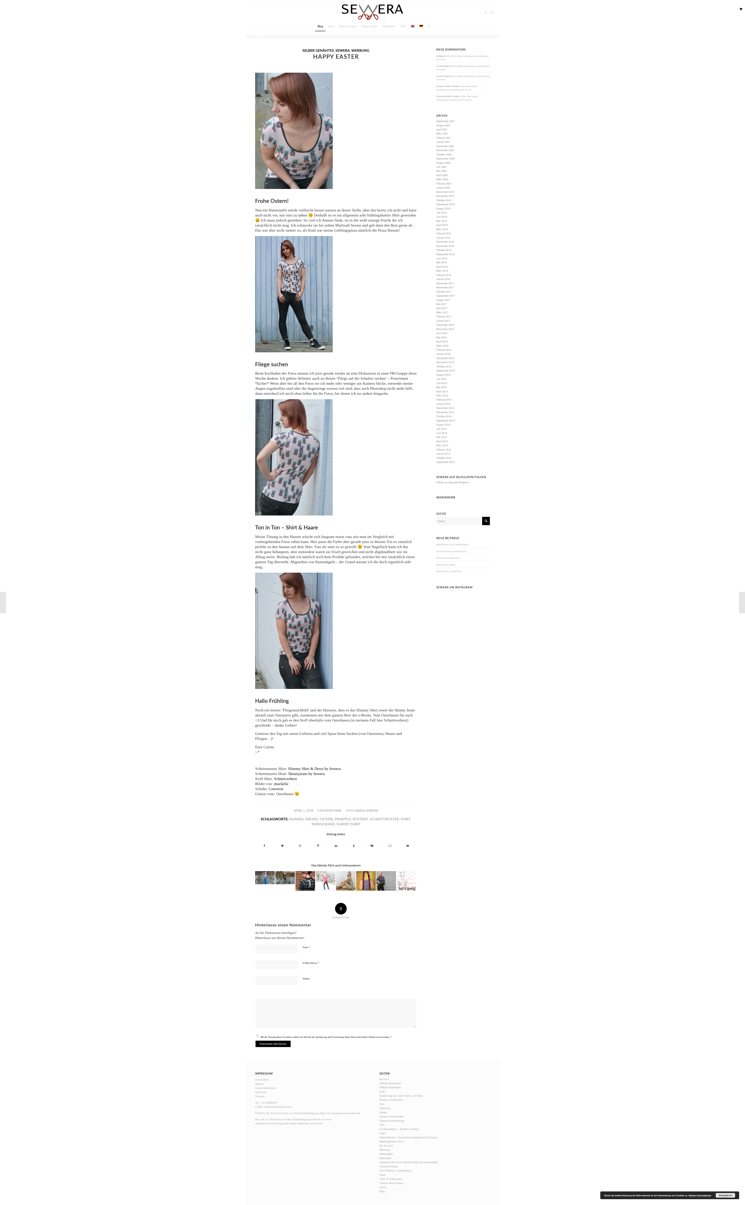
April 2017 (442, 308)
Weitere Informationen (700, 1195)
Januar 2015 (443, 404)
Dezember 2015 (445, 358)
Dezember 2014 (445, 408)
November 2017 (445, 287)
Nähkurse (384, 1150)
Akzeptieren (725, 1195)
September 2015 (445, 370)
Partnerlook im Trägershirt (448, 557)
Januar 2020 (443, 187)
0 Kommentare (329, 810)
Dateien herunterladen (391, 1116)
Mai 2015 (441, 387)
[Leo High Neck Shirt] (3, 602)
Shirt (405, 819)
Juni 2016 (441, 333)
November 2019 (445, 196)
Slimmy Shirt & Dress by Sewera (314, 768)
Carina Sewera (365, 810)
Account (384, 1079)
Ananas (296, 819)
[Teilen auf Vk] (372, 845)
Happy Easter (336, 57)
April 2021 (442, 129)
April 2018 (442, 266)
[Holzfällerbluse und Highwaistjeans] (386, 881)
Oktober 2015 (443, 366)
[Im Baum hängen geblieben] (742, 602)
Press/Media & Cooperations (395, 1170)
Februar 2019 (443, 233)
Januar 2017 (443, 320)
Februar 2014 (443, 449)
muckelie (281, 784)
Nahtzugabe (386, 1154)
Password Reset (388, 1166)
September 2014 (445, 420)
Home (382, 1187)
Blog (382, 1191)
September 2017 (445, 295)
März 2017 (442, 312)
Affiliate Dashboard (390, 1083)
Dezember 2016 (445, 325)
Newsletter (385, 1158)
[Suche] (427, 26)
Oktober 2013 (443, 458)
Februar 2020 (443, 183)
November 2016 (445, 329)
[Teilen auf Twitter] (282, 845)
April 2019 (442, 225)
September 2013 (445, 462)
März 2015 (442, 395)
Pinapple (343, 819)
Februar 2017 (443, 316)
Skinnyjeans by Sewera (306, 773)
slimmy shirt (348, 824)
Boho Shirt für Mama (445, 564)
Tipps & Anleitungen (390, 1179)
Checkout (384, 1108)
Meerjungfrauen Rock (391, 1141)
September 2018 (445, 254)
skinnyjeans (323, 824)
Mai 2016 (441, 337)
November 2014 (445, 412)
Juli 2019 (441, 212)
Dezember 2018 (445, 241)
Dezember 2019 (445, 192)
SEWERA (342, 51)
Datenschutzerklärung (391, 1120)
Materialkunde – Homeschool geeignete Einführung (408, 1137)
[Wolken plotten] (366, 881)
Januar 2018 (443, 279)
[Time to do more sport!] (406, 881)
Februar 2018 (443, 275)
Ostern (326, 819)
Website (306, 978)
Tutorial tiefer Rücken (391, 1183)
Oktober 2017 (443, 291)
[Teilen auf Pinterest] (318, 845)
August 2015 (443, 375)
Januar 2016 (443, 354)
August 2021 (443, 125)
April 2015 (442, 391)
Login (382, 1133)
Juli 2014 (441, 429)
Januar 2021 (443, 142)
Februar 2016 (443, 350)
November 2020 (445, 150)
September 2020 (445, 158)
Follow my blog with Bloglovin (453, 482)
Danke (383, 1112)
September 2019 (445, 204)
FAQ (382, 1125)
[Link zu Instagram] (492, 13)
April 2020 (442, 175)
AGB (382, 1091)
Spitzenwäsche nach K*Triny (449, 571)
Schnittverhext (285, 779)
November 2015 (445, 362)
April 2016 (442, 341)
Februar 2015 (443, 399)
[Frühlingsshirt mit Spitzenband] (325, 881)
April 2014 (442, 441)
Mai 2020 (441, 171)
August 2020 (443, 163)
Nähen (311, 819)
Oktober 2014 (443, 416)
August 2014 (443, 424)
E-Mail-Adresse (311, 962)
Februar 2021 (443, 138)
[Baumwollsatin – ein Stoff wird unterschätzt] (346, 881)
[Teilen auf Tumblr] (354, 845)
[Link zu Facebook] (486, 13)
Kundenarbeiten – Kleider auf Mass (399, 1129)
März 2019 (442, 229)
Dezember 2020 (445, 146)
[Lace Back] (305, 881)
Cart (381, 1104)
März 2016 (442, 345)
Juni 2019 (441, 216)
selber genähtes (318, 51)
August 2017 (443, 300)
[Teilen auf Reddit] (390, 845)
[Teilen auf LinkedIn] (336, 845)
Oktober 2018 (443, 250)
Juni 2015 (441, 383)
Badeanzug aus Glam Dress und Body (401, 1095)
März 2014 (442, 445)
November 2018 (445, 246)
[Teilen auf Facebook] (264, 845)
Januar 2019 (443, 237)
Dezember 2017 (445, 283)
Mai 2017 (441, 304)
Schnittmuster (384, 819)
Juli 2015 (441, 379)
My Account (386, 1145)
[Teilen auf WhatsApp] (300, 845)
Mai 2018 (441, 262)
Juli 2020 (441, 167)
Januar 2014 (443, 453)
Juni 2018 (441, 258)
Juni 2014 (441, 433)
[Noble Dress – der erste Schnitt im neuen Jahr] (265, 877)
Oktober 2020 (443, 154)
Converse (276, 789)
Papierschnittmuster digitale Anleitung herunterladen (408, 1162)
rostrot (360, 819)
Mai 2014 (441, 437)
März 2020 (442, 179)
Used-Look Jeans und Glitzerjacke (451, 551)
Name (306, 947)
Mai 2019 (441, 221)
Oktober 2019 (443, 200)
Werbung (360, 51)
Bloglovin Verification (391, 1100)
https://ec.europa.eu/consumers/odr (340, 1113)
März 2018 (442, 270)
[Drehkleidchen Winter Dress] (285, 877)
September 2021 (445, 121)
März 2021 (442, 133)
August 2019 (443, 208)
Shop (382, 1175)
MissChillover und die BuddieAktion (452, 544)
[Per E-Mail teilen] (408, 845)
